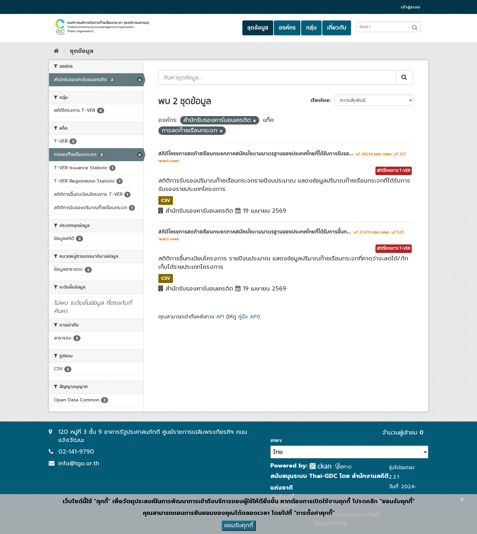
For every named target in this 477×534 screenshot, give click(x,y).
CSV (165, 200)
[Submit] (404, 77)
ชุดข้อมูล (257, 27)
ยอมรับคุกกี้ (238, 525)
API (220, 316)
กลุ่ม (311, 27)
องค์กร (287, 27)
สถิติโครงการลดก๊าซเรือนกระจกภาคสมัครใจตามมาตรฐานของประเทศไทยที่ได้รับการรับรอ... (255, 153)
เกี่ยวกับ (336, 27)
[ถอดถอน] (254, 121)
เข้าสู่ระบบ (410, 7)
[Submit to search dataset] (415, 26)
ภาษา (275, 440)
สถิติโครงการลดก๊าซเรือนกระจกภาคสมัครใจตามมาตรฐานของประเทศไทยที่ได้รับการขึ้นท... (254, 232)
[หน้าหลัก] (56, 50)
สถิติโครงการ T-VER (393, 171)
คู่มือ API (248, 316)
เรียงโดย (320, 100)
